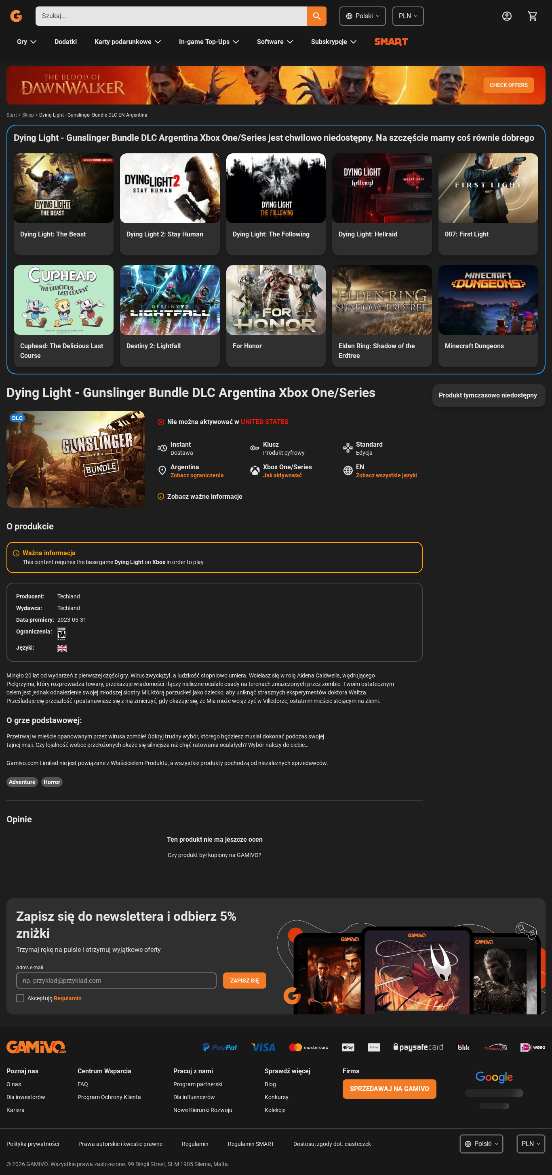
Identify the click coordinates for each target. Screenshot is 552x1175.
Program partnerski (197, 1084)
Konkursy (277, 1097)
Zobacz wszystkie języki (386, 475)
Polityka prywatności (32, 1144)
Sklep (28, 115)
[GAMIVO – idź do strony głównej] (16, 16)
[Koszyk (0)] (532, 16)
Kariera (15, 1110)
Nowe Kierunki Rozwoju (202, 1110)
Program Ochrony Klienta (109, 1097)
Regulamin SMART (251, 1144)
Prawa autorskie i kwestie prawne (120, 1144)
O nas (13, 1084)
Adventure (22, 782)
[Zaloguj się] (506, 16)
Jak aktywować (282, 475)
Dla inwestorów (25, 1097)
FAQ (83, 1084)
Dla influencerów (194, 1097)
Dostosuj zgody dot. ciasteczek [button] (332, 1144)
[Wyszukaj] (317, 16)
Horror (52, 782)
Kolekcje (275, 1110)
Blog (270, 1084)
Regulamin (68, 998)
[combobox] (171, 16)
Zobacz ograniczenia (197, 475)
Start (11, 115)
